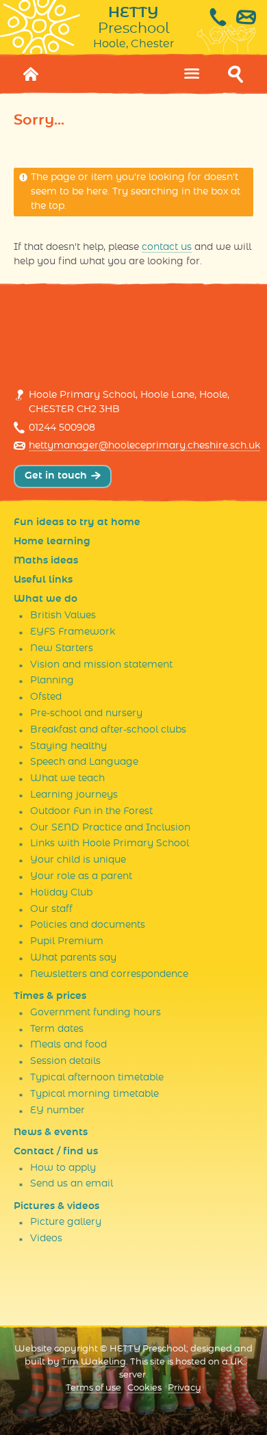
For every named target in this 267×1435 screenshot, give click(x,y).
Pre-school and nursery (86, 713)
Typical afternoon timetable (97, 1077)
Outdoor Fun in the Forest (91, 811)
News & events (51, 1132)
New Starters (61, 648)
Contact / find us (56, 1151)
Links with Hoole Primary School (109, 843)
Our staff (51, 909)
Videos (46, 1238)
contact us (167, 247)
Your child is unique (78, 860)
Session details (65, 1061)
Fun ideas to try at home (77, 522)
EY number (57, 1110)
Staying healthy (68, 746)
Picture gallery (65, 1222)
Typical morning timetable (94, 1094)
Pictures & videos (56, 1206)
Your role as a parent (81, 876)
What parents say (73, 958)
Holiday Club (61, 893)
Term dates (57, 1029)
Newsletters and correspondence (109, 974)
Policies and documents (87, 925)
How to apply (63, 1168)
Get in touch (56, 476)
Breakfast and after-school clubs (108, 730)
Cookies (144, 1388)
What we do (45, 599)
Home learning (52, 541)
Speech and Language (84, 762)
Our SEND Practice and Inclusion (110, 828)
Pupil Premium (66, 941)
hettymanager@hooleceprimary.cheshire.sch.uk (144, 445)
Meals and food (68, 1045)
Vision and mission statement (101, 665)
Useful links (43, 580)
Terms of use (93, 1388)
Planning (52, 680)
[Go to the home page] (31, 74)
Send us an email (71, 1184)
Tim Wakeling (94, 1362)
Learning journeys (74, 795)
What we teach (67, 778)
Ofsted (46, 697)
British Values (63, 615)
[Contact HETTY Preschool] (232, 17)
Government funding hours (95, 1012)
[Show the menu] (192, 74)
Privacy (184, 1388)
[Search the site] (235, 74)
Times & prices (50, 996)
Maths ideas (46, 561)
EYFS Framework (72, 632)
